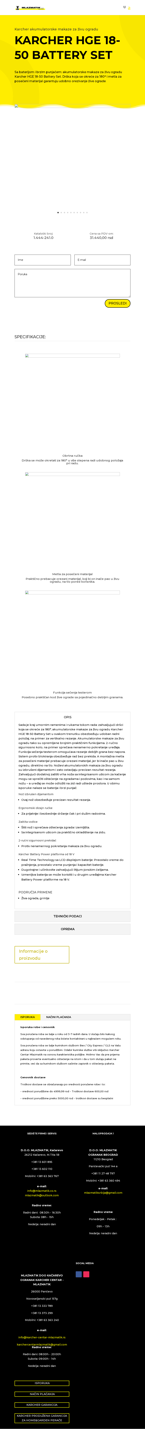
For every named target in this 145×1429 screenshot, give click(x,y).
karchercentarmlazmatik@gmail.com (42, 1344)
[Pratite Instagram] (86, 1274)
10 (87, 212)
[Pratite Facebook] (79, 1274)
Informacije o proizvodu (33, 955)
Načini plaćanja (58, 1017)
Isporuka (27, 1017)
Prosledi (118, 303)
